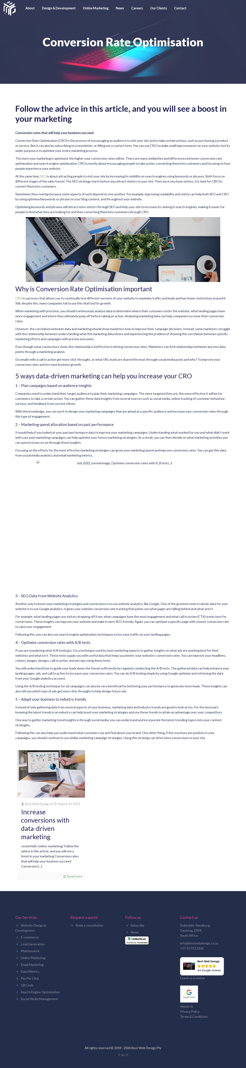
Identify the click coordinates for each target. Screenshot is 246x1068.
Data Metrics (30, 971)
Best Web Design (37, 804)
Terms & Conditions (194, 1016)
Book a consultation (89, 925)
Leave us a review (192, 978)
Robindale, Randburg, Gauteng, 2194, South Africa (195, 930)
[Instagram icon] (127, 1054)
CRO (18, 298)
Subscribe (137, 925)
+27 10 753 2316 (191, 948)
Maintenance (30, 951)
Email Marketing (32, 965)
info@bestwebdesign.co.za (199, 943)
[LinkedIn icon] (123, 1054)
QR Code (27, 985)
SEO (43, 176)
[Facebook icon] (119, 1054)
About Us (186, 1006)
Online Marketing (33, 958)
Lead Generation (32, 944)
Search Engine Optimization (40, 992)
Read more (74, 876)
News (135, 932)
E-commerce (30, 937)
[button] (202, 966)
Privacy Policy (190, 1011)
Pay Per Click (30, 978)
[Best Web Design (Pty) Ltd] (10, 8)
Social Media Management (39, 999)
